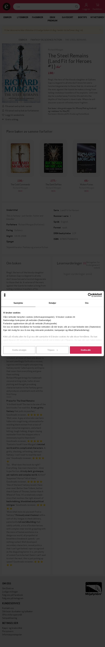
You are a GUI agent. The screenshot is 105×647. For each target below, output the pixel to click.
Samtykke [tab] (18, 303)
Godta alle (86, 350)
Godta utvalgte (19, 350)
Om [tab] (86, 303)
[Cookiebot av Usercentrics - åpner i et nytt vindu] (90, 295)
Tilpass (50, 350)
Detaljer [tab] (52, 303)
